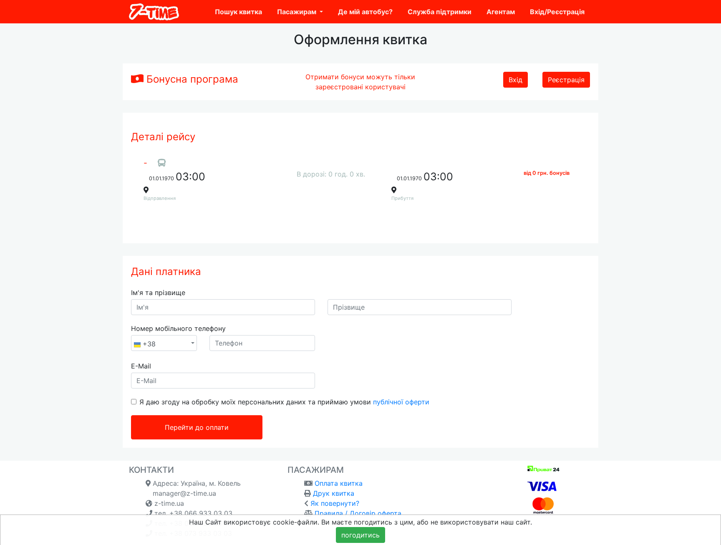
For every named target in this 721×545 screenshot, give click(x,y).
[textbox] (161, 344)
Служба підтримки (439, 12)
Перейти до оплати (197, 427)
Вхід (515, 80)
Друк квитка (333, 493)
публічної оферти (401, 402)
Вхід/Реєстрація (557, 12)
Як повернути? (334, 503)
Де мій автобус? (365, 12)
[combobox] (164, 343)
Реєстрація (566, 80)
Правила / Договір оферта (358, 513)
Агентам (501, 12)
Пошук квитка (238, 12)
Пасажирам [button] (297, 12)
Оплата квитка (339, 483)
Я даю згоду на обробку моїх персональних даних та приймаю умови (284, 402)
